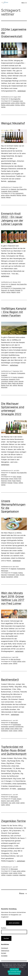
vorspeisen (15, 875)
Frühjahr (15, 572)
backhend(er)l (17, 724)
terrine (20, 873)
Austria (15, 377)
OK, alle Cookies (14, 969)
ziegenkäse (22, 875)
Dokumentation (17, 288)
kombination (4, 730)
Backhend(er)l (10, 679)
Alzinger (19, 476)
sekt (11, 385)
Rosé (7, 385)
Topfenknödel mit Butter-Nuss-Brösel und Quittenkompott (13, 750)
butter (14, 798)
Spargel (3, 576)
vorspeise (9, 875)
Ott (8, 290)
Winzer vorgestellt (13, 191)
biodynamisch (19, 193)
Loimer (16, 381)
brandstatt (16, 101)
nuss (10, 803)
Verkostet (4, 474)
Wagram (13, 292)
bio (14, 193)
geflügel (7, 728)
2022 (14, 476)
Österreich (4, 290)
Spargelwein (9, 576)
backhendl (12, 726)
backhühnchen (19, 726)
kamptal (11, 381)
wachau (3, 107)
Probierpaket (11, 574)
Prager (14, 480)
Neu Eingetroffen (15, 99)
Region (9, 383)
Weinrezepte (4, 570)
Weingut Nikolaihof (13, 123)
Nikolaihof (13, 195)
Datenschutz (5, 950)
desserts (3, 800)
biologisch (20, 377)
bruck (21, 101)
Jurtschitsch (4, 381)
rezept (17, 574)
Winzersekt (4, 387)
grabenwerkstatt (5, 103)
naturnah (20, 381)
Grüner (16, 478)
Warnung (20, 385)
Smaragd (17, 290)
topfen (3, 805)
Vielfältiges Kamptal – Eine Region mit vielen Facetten (13, 312)
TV (21, 290)
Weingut (8, 197)
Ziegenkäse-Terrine (13, 821)
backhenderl (4, 726)
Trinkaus (15, 482)
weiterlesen (22, 91)
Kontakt (3, 953)
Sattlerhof (4, 482)
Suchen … (4, 928)
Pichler (9, 480)
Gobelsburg (12, 379)
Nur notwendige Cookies (14, 971)
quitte (13, 803)
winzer (18, 292)
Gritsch (11, 478)
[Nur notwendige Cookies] (26, 969)
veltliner (22, 105)
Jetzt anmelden (14, 923)
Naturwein (4, 574)
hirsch (17, 379)
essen (2, 728)
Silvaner (22, 574)
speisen (15, 730)
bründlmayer (4, 379)
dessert (19, 798)
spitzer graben (10, 105)
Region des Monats (17, 383)
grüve (23, 661)
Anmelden (4, 955)
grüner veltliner (15, 103)
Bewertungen (5, 478)
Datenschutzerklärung (14, 973)
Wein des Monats (15, 659)
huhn (20, 728)
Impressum (4, 948)
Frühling (20, 572)
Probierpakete (21, 373)
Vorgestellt (4, 191)
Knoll (23, 288)
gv (1, 663)
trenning (17, 105)
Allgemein (13, 189)
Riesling (3, 105)
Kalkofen (22, 103)
